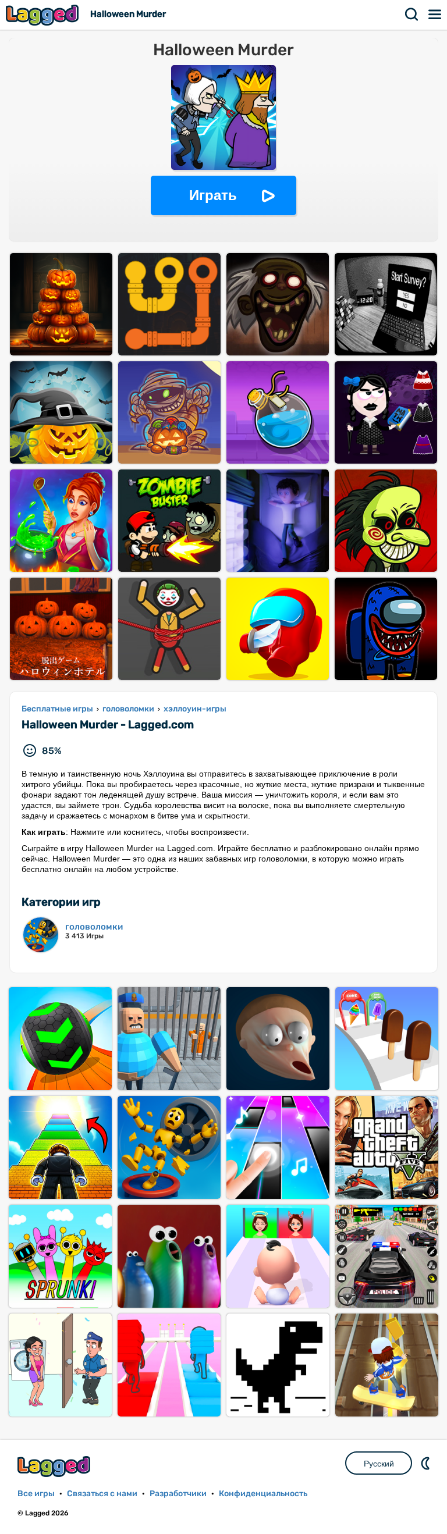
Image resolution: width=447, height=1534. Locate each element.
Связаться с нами (102, 1494)
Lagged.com (55, 1466)
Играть (213, 195)
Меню (435, 14)
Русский (379, 1463)
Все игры (36, 1494)
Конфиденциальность (263, 1494)
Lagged (43, 15)
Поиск (412, 14)
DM (426, 1463)
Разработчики (178, 1494)
